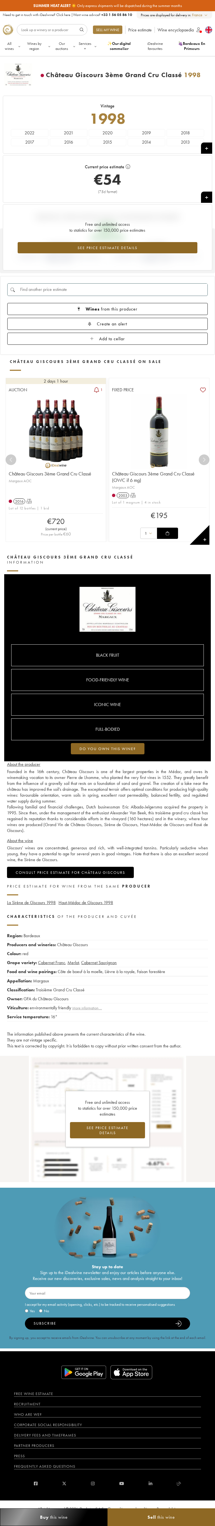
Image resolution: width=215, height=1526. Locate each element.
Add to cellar (112, 339)
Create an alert (112, 324)
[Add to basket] (167, 533)
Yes (32, 1310)
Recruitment (27, 1404)
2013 (185, 142)
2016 (68, 142)
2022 (29, 133)
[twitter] (64, 1483)
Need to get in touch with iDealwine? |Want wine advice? (67, 14)
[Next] (204, 459)
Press (19, 1455)
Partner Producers (34, 1445)
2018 (185, 133)
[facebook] (36, 1483)
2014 (146, 142)
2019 (146, 133)
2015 (107, 142)
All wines (9, 46)
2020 (107, 133)
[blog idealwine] (179, 1483)
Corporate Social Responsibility (48, 1424)
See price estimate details (107, 247)
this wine (54, 1517)
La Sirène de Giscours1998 (31, 903)
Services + (85, 46)
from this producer (111, 309)
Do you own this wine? (108, 748)
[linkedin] (150, 1483)
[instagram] (93, 1483)
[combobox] (200, 15)
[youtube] (121, 1483)
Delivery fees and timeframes (45, 1435)
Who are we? (28, 1414)
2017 (29, 142)
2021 (68, 133)
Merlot (73, 963)
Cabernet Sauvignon (99, 963)
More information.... (87, 1007)
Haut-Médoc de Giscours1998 (86, 903)
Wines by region (34, 46)
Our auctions (61, 46)
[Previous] (11, 459)
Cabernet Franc (51, 963)
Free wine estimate (33, 1393)
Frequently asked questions (44, 1466)
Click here (63, 14)
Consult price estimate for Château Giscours (70, 872)
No (46, 1310)
